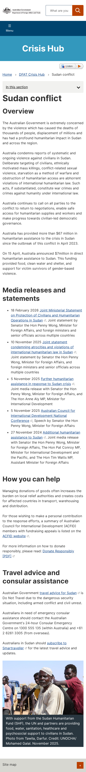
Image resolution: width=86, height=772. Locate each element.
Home (7, 74)
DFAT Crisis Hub (32, 74)
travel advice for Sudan (58, 593)
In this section (17, 87)
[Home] (21, 10)
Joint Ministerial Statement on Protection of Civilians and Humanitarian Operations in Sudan (46, 315)
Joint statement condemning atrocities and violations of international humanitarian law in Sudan (42, 347)
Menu (9, 30)
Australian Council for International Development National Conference (43, 415)
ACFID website (14, 536)
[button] (71, 66)
